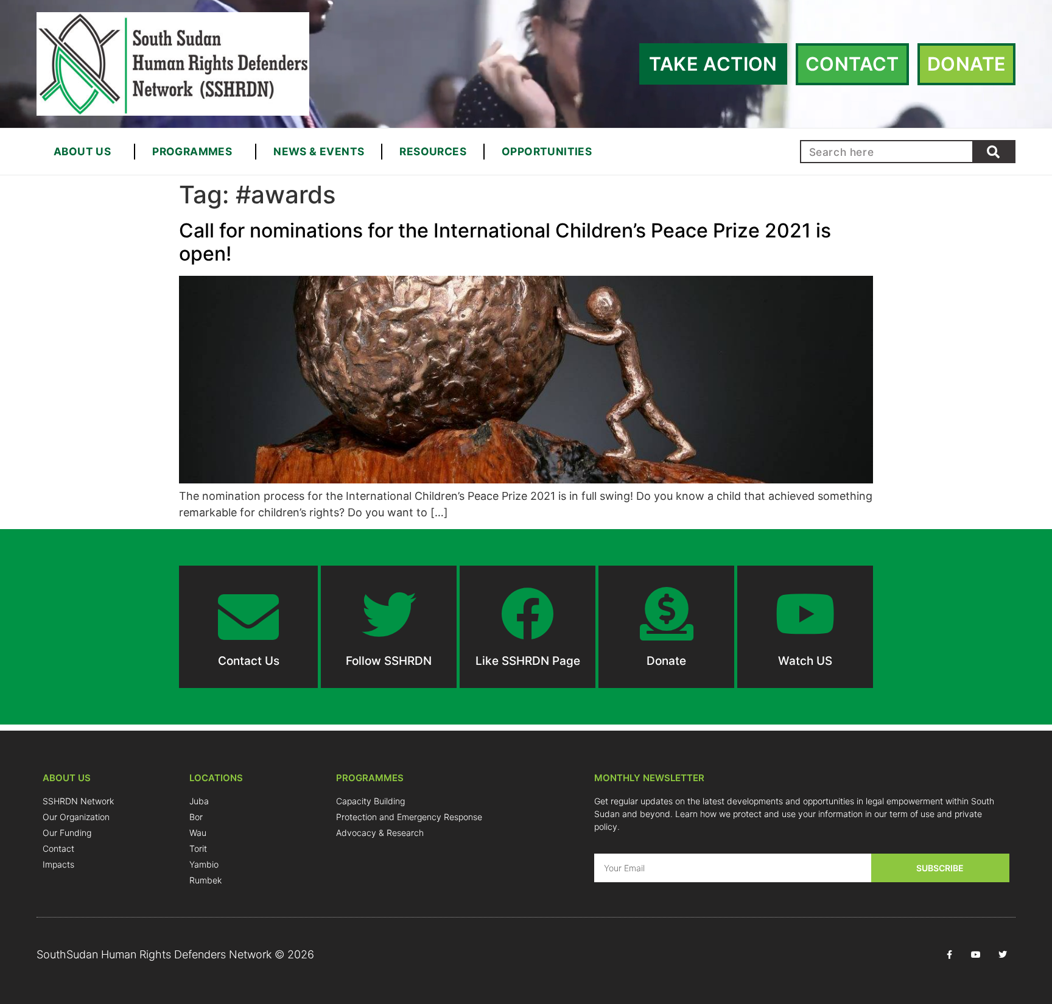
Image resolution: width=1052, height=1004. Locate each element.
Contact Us (248, 661)
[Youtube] (976, 954)
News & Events (318, 151)
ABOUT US (82, 151)
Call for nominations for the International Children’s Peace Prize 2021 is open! (505, 242)
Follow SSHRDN (389, 661)
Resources (432, 151)
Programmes (192, 151)
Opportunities (547, 151)
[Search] (993, 151)
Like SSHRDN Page (527, 661)
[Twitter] (1002, 954)
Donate (666, 661)
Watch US (805, 661)
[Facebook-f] (949, 954)
